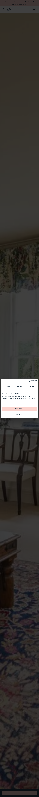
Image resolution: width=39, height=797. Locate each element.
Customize (18, 414)
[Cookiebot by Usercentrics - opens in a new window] (28, 381)
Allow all (19, 409)
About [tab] (32, 386)
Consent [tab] (7, 386)
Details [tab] (19, 386)
